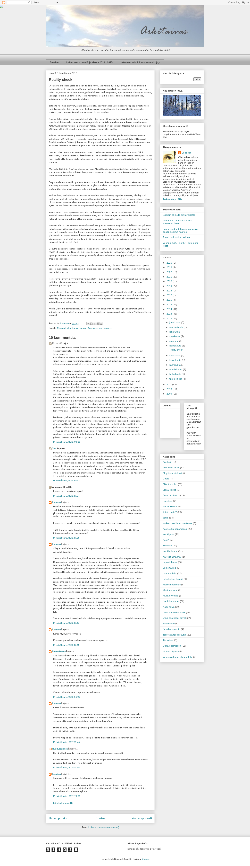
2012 (169, 318)
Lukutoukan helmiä (173, 579)
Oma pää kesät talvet (174, 618)
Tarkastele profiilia (172, 199)
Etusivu (54, 62)
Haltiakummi (59, 651)
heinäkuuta (175, 345)
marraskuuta (176, 327)
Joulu (166, 517)
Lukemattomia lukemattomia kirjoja (140, 62)
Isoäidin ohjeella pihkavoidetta (179, 214)
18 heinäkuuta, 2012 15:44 (66, 742)
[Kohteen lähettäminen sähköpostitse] (88, 323)
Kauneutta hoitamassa (175, 529)
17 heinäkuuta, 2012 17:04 (66, 496)
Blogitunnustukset (172, 473)
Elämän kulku (64, 328)
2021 (169, 276)
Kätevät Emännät (172, 556)
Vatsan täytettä (171, 651)
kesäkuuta (175, 355)
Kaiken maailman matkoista (177, 523)
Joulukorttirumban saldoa (176, 237)
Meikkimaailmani (172, 584)
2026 (169, 262)
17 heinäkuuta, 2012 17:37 (66, 623)
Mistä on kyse (170, 590)
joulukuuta (175, 322)
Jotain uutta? (170, 512)
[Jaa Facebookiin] (97, 323)
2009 (169, 393)
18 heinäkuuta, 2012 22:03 (66, 796)
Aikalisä (167, 462)
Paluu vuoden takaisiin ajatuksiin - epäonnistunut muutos (181, 230)
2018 (169, 290)
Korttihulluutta (170, 551)
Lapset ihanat (79, 328)
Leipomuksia (169, 567)
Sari (54, 448)
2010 (169, 389)
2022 (169, 272)
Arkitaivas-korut (171, 467)
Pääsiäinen (169, 623)
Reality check (176, 349)
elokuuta (174, 341)
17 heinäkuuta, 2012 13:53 (66, 480)
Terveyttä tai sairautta (100, 328)
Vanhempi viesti (142, 818)
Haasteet (167, 501)
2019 (169, 286)
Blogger (145, 859)
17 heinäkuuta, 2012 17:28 (66, 538)
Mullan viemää (170, 595)
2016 (169, 299)
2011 (169, 384)
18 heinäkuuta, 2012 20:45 (66, 767)
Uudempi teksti (59, 818)
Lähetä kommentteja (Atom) (103, 827)
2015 (169, 304)
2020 (169, 281)
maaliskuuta (176, 369)
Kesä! (166, 540)
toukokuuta (175, 360)
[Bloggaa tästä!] (91, 323)
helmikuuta (175, 374)
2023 (169, 267)
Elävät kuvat (169, 489)
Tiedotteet (168, 640)
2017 (169, 295)
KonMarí (167, 545)
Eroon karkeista (171, 495)
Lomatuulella (170, 573)
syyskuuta (175, 336)
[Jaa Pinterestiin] (101, 323)
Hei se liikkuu (170, 506)
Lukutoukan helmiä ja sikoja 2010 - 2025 (89, 62)
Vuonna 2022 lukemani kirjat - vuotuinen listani (179, 222)
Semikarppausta (171, 629)
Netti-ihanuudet (171, 601)
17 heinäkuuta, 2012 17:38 (66, 645)
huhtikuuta (175, 364)
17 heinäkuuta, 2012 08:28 (66, 442)
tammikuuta (176, 378)
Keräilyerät (168, 534)
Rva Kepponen (60, 749)
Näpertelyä (168, 606)
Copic (166, 478)
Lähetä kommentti (63, 803)
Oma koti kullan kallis (174, 612)
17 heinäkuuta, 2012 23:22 (66, 697)
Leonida (56, 502)
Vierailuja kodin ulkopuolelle (178, 657)
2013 (169, 313)
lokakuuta (174, 331)
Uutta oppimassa (172, 645)
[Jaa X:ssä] (94, 323)
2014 (169, 309)
